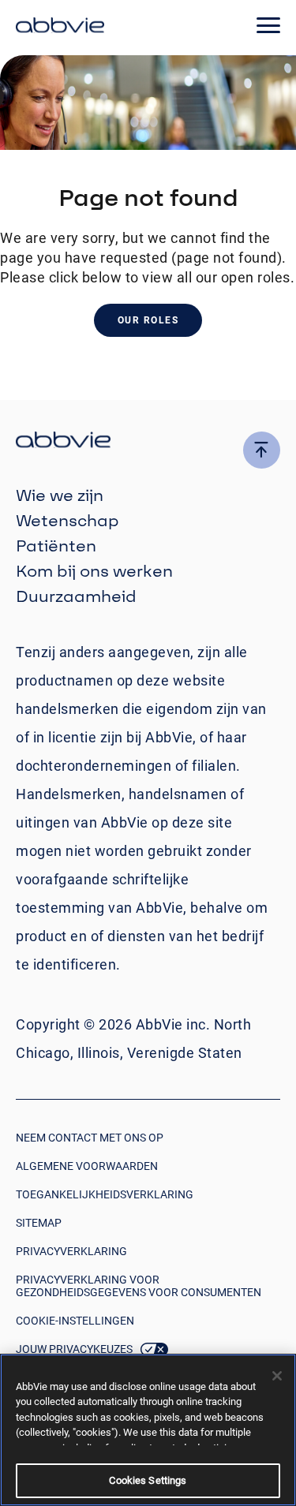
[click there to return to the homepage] (148, 442)
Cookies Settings (147, 1480)
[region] (148, 1430)
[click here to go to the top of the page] (261, 450)
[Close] (277, 1375)
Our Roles (148, 320)
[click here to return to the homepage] (60, 27)
